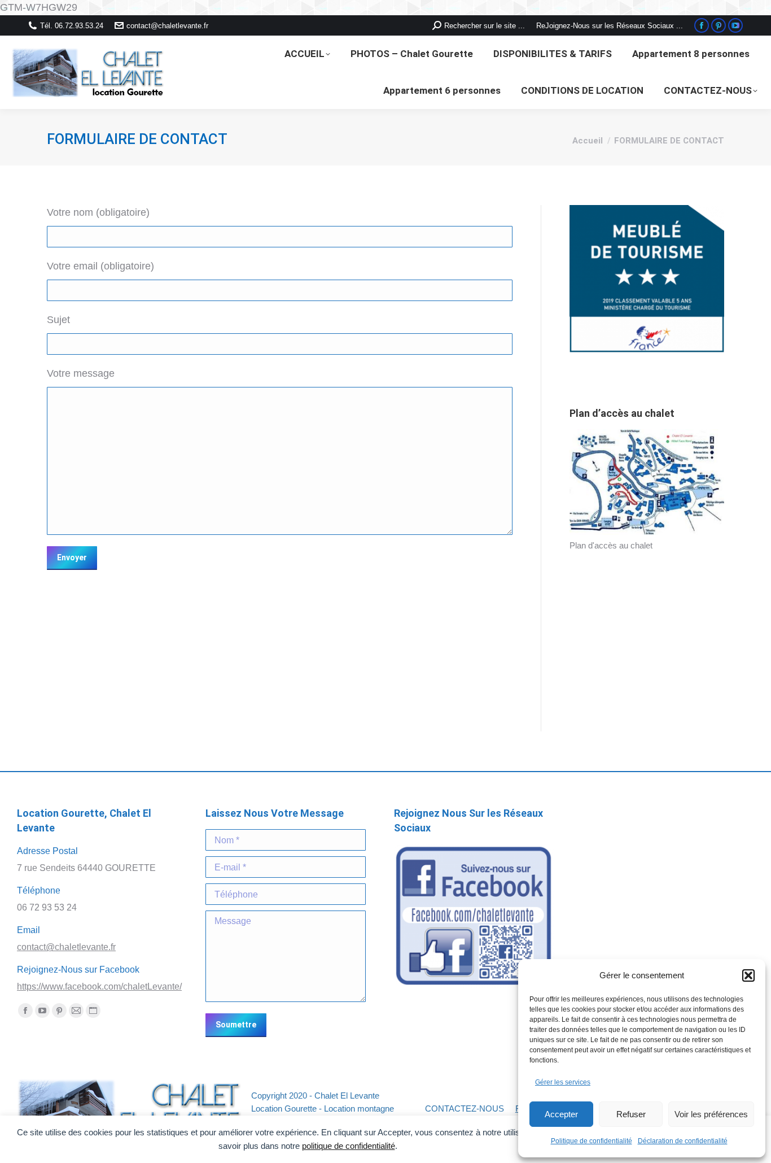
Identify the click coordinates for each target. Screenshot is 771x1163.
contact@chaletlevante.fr (167, 25)
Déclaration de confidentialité (683, 1141)
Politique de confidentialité (591, 1141)
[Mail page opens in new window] (76, 1010)
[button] (748, 975)
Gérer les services (562, 1082)
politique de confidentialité (348, 1146)
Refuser (631, 1114)
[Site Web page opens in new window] (93, 1010)
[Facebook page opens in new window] (701, 25)
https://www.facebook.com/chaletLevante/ (99, 986)
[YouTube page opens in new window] (735, 25)
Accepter (561, 1114)
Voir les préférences (711, 1114)
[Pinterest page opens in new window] (718, 25)
